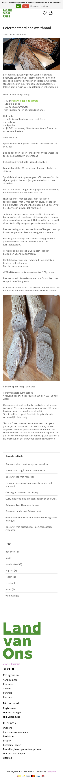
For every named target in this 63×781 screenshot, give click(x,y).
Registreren (9, 708)
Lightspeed (51, 771)
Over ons (7, 727)
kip (9, 557)
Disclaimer (8, 736)
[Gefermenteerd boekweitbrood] (31, 71)
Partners (7, 692)
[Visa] (38, 776)
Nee (26, 6)
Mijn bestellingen (12, 712)
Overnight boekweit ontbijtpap (22, 492)
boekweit (12, 551)
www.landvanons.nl (11, 664)
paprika (11, 570)
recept (11, 576)
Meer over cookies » (39, 6)
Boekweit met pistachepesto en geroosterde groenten (29, 528)
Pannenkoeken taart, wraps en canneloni (27, 464)
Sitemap (7, 757)
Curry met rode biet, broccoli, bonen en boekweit (31, 498)
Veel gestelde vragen (14, 753)
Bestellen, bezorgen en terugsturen (22, 749)
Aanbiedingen (10, 679)
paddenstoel (14, 564)
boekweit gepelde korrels (24, 100)
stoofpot (12, 583)
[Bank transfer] (28, 776)
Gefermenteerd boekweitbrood (27, 28)
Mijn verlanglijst (11, 716)
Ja (18, 6)
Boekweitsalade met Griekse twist (23, 511)
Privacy (7, 740)
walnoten (12, 595)
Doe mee (7, 696)
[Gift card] (43, 776)
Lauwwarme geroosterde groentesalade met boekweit (29, 484)
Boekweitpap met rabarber (20, 476)
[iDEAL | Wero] (19, 776)
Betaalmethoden (12, 744)
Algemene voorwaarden (15, 732)
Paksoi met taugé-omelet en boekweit (26, 470)
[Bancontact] (23, 776)
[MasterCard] (33, 776)
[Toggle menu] (57, 13)
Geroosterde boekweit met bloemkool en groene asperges (31, 519)
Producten (8, 684)
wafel (10, 589)
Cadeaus (7, 688)
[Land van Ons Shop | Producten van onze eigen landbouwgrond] (7, 12)
